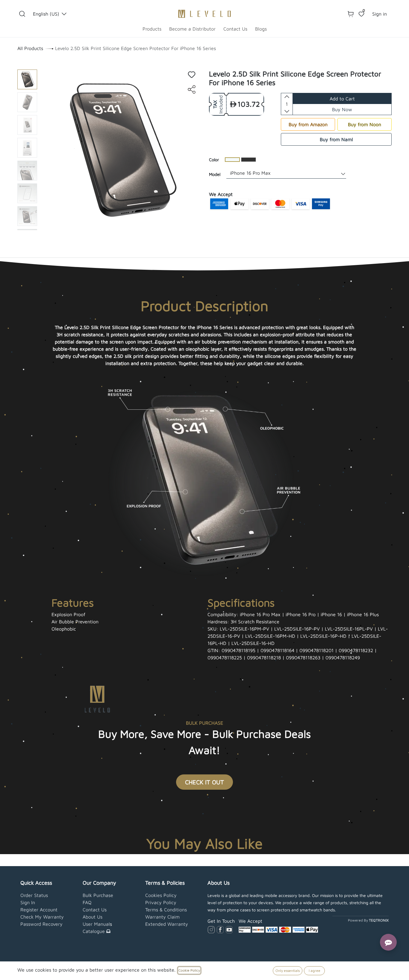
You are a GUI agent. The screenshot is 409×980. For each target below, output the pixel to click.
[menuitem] (152, 29)
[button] (22, 14)
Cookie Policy (189, 970)
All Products (30, 48)
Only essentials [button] (287, 970)
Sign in (379, 13)
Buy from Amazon (308, 124)
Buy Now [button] (342, 109)
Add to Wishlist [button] (192, 75)
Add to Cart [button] (342, 98)
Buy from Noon (364, 124)
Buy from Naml (336, 139)
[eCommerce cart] (350, 14)
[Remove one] (286, 111)
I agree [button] (314, 970)
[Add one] (286, 96)
